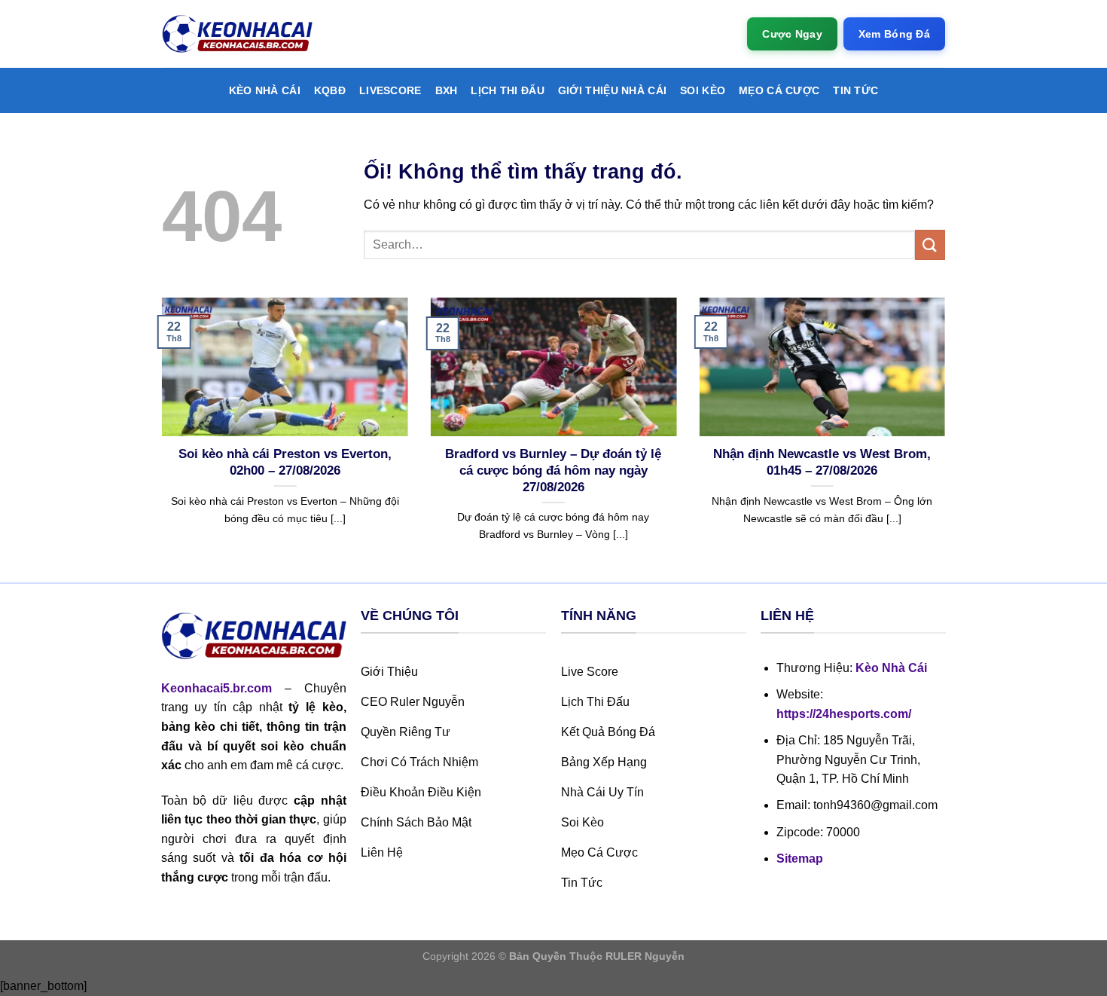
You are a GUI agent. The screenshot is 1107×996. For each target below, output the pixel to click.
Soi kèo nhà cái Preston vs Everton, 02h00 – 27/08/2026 (285, 462)
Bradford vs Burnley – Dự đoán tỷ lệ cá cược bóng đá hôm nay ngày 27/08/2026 (553, 470)
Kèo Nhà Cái (264, 90)
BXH (446, 90)
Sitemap (799, 858)
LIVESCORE (390, 90)
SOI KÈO (702, 90)
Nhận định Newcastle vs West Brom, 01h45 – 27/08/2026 (822, 462)
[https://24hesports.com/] (237, 34)
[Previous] (159, 438)
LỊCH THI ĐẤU (507, 90)
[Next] (948, 438)
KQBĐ (330, 90)
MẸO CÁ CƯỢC (779, 90)
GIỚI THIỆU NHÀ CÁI (612, 90)
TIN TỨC (855, 90)
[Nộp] (930, 244)
